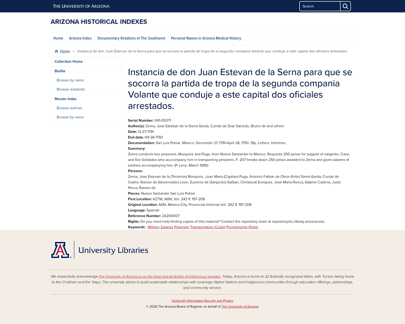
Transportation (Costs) (207, 227)
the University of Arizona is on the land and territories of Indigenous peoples (160, 276)
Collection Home (69, 61)
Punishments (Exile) (242, 227)
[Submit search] (346, 6)
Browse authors (69, 108)
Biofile (60, 71)
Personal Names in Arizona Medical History (206, 38)
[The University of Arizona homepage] (81, 6)
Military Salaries (160, 227)
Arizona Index (80, 38)
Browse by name (70, 80)
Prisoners (181, 227)
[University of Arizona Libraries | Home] (99, 250)
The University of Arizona (239, 307)
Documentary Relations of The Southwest (131, 38)
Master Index (65, 99)
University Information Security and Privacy (202, 301)
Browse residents (71, 89)
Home (58, 38)
